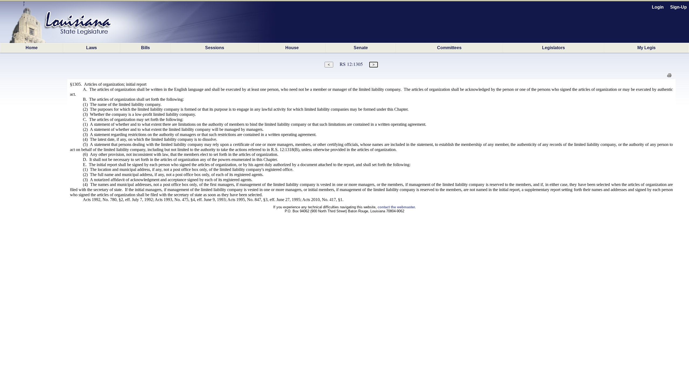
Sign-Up (678, 7)
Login (658, 7)
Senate (361, 47)
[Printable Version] (669, 76)
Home (32, 47)
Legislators (553, 47)
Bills (145, 47)
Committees (449, 47)
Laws (91, 47)
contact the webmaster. (397, 207)
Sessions (214, 47)
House (292, 47)
